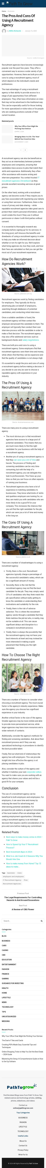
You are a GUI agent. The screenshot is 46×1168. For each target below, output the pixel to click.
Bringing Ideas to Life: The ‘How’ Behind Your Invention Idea (27, 137)
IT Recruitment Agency (12, 880)
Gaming (5, 979)
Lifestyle (6, 998)
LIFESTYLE (23, 1127)
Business (11, 11)
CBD (3, 955)
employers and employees (13, 876)
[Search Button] (41, 920)
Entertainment (9, 965)
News (4, 1002)
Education (7, 960)
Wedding (6, 1021)
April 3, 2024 (20, 131)
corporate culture (34, 772)
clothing (38, 1098)
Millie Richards (15, 31)
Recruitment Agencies (12, 884)
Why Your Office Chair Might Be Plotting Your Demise (26, 127)
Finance (5, 974)
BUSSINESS (23, 1118)
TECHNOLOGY (23, 1131)
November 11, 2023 (22, 142)
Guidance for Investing (13, 983)
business (11, 873)
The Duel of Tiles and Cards (12, 1040)
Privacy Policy (23, 1150)
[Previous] (21, 150)
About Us (23, 1141)
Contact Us (23, 1146)
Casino (5, 950)
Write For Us (23, 1155)
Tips (4, 1012)
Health (5, 988)
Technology (7, 1007)
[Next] (25, 150)
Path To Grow (33, 1163)
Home (4, 11)
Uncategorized (9, 1017)
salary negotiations (30, 340)
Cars (4, 946)
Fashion (5, 969)
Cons (20, 873)
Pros (26, 880)
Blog (4, 936)
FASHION (23, 1122)
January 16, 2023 (31, 31)
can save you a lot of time (25, 460)
